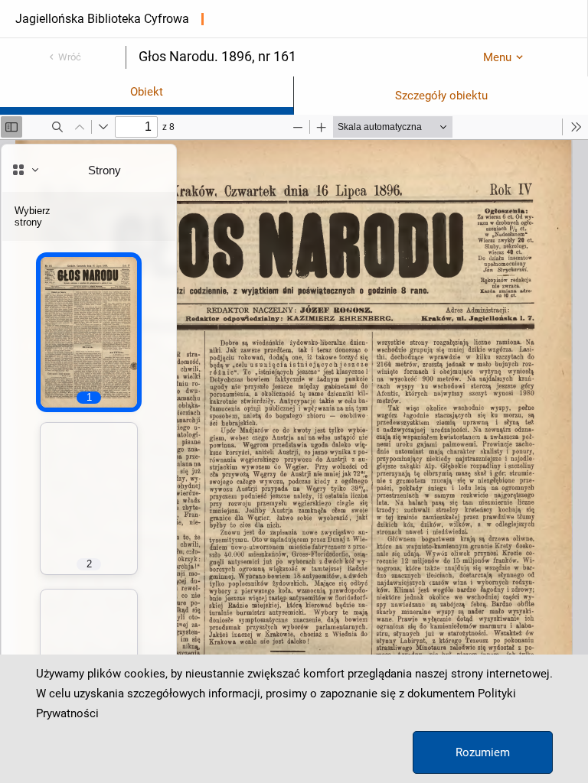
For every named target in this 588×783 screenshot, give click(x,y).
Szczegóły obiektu (441, 95)
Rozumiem (483, 752)
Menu (497, 57)
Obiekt (146, 92)
